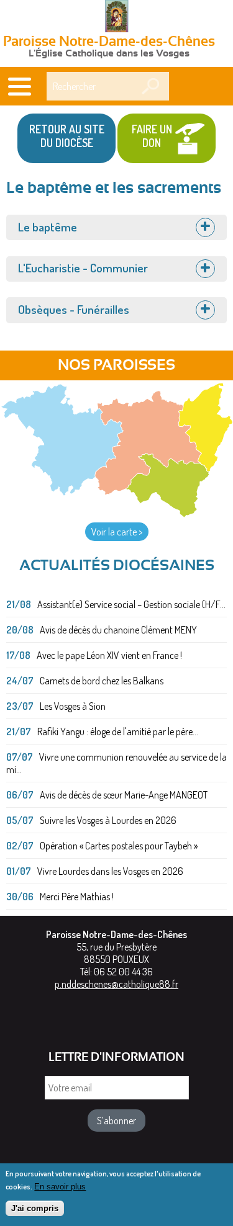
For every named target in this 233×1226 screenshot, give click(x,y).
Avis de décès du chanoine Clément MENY (118, 630)
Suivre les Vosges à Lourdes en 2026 (108, 820)
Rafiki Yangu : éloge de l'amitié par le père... (117, 731)
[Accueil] (117, 17)
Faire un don (152, 136)
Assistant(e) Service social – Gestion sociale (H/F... (131, 604)
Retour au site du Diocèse (66, 136)
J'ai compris (34, 1208)
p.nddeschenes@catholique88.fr (116, 984)
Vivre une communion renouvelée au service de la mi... (116, 763)
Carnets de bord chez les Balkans (101, 680)
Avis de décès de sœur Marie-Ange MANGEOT (124, 795)
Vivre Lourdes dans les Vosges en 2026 (110, 871)
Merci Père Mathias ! (77, 896)
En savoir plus (60, 1186)
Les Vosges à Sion (73, 706)
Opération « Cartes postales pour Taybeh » (119, 845)
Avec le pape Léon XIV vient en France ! (109, 655)
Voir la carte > (116, 532)
